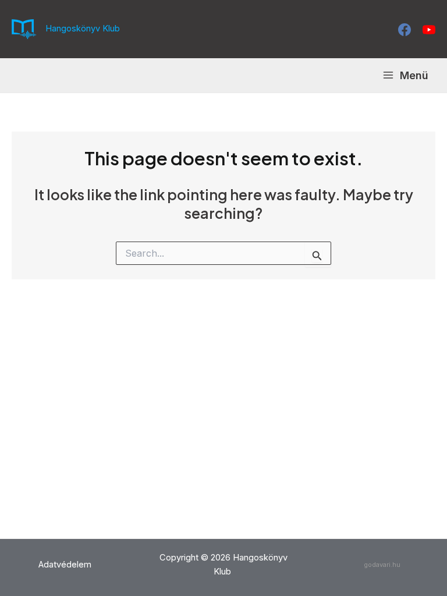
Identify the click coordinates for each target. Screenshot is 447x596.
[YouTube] (429, 29)
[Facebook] (404, 29)
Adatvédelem (64, 564)
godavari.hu (382, 564)
